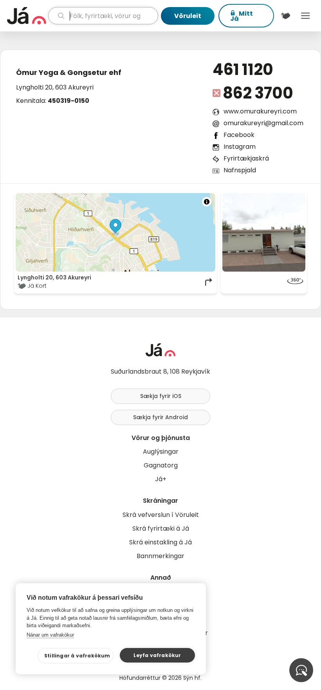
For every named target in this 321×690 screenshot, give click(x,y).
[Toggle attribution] (206, 201)
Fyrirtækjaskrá (246, 158)
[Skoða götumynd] (263, 282)
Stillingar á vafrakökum (77, 655)
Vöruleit (187, 15)
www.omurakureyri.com (260, 111)
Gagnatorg (161, 465)
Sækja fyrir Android (160, 417)
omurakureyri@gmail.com (263, 123)
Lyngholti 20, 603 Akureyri (55, 87)
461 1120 (243, 69)
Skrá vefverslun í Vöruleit (161, 514)
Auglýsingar (161, 451)
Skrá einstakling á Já (160, 542)
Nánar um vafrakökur (50, 635)
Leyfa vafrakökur (157, 655)
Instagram (240, 146)
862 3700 (258, 93)
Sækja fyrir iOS (160, 396)
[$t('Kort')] (285, 15)
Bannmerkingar (160, 555)
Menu (305, 15)
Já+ (160, 479)
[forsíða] (26, 15)
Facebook (239, 134)
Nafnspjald (240, 170)
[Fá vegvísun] (209, 282)
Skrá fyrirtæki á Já (160, 528)
